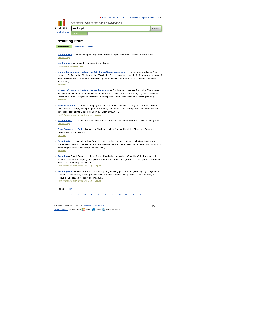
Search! (156, 28)
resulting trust (65, 120)
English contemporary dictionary (71, 66)
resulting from (65, 54)
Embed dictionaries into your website (138, 17)
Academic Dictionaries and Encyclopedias (96, 22)
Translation (79, 47)
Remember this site (110, 17)
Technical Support (90, 205)
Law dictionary (64, 58)
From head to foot (67, 105)
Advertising (102, 205)
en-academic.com (61, 32)
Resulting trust (65, 141)
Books (90, 47)
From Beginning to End (70, 129)
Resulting (63, 156)
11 (126, 194)
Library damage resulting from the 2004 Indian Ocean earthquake (91, 72)
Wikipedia (62, 85)
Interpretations (79, 33)
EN (158, 17)
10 (119, 194)
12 (133, 194)
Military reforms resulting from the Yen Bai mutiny (83, 90)
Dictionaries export (61, 209)
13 (139, 194)
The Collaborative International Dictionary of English (79, 115)
